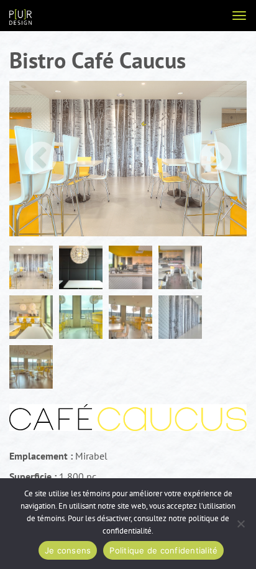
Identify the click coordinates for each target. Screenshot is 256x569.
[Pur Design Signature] (20, 16)
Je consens (68, 550)
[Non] (240, 523)
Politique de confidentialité (163, 550)
